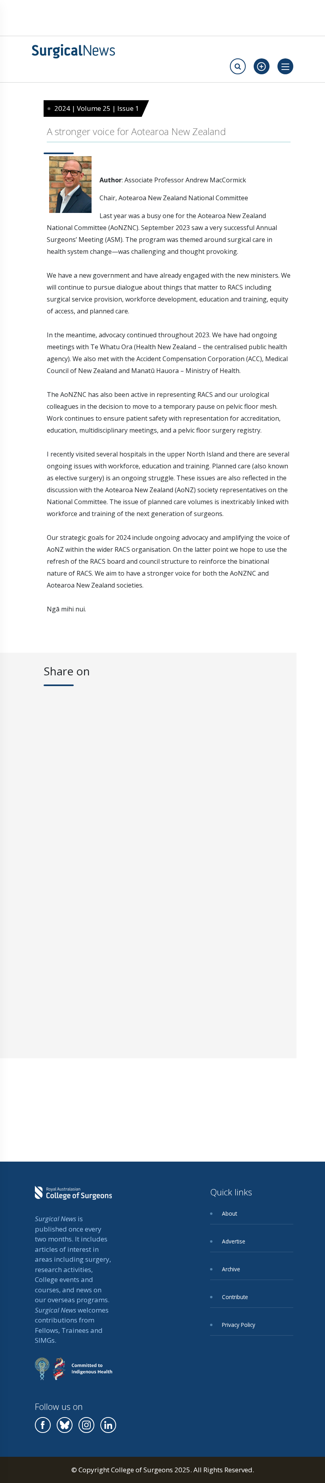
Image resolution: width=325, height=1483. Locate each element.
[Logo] (73, 51)
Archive (231, 1269)
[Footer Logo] (73, 1198)
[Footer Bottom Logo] (73, 1374)
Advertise (233, 1241)
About (229, 1213)
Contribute (235, 1297)
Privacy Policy (238, 1324)
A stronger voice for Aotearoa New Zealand (136, 131)
